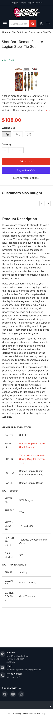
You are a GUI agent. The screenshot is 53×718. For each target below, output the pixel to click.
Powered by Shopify (37, 714)
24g (18, 134)
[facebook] (5, 694)
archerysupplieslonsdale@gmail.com (24, 669)
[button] (5, 24)
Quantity (6, 144)
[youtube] (13, 694)
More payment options (26, 177)
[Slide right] (48, 203)
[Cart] (48, 24)
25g (29, 134)
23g (6, 134)
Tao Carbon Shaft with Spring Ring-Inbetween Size (32, 459)
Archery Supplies (22, 714)
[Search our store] (32, 23)
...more (47, 110)
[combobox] (22, 23)
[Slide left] (41, 203)
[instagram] (21, 694)
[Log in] (41, 24)
